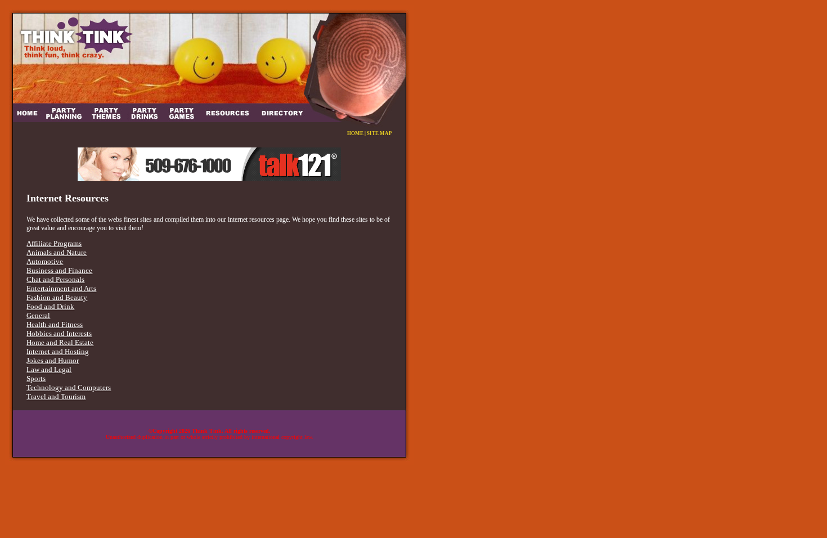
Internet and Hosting (57, 351)
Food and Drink (50, 306)
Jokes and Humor (52, 360)
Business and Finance (59, 270)
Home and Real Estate (59, 342)
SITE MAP (379, 133)
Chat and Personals (55, 279)
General (38, 315)
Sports (36, 378)
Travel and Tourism (56, 396)
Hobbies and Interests (59, 333)
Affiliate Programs (54, 243)
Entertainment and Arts (61, 288)
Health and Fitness (54, 324)
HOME (355, 133)
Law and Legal (48, 369)
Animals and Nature (56, 252)
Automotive (44, 261)
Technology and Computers (68, 387)
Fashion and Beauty (56, 297)
